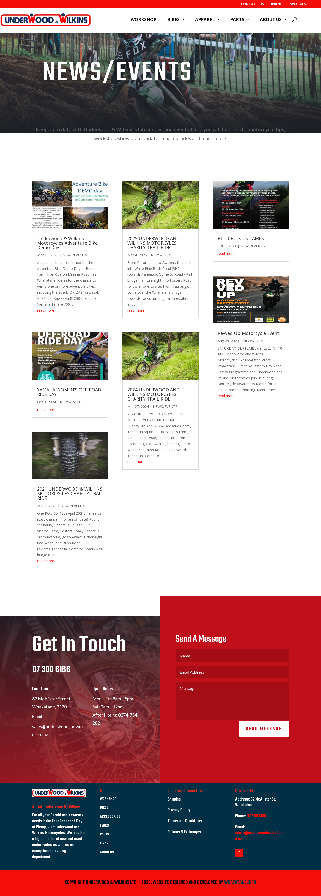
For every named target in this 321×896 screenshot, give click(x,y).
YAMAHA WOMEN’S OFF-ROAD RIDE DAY (69, 392)
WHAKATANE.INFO (240, 882)
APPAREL (205, 20)
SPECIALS (298, 4)
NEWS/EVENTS (75, 255)
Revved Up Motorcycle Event (248, 333)
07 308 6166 (51, 670)
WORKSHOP (143, 20)
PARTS (237, 20)
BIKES (173, 20)
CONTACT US (252, 4)
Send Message (264, 729)
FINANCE (276, 4)
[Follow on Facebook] (239, 853)
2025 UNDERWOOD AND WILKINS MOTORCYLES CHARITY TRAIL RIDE (153, 242)
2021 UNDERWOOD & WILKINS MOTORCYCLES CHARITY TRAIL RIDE (70, 493)
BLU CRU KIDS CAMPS (241, 238)
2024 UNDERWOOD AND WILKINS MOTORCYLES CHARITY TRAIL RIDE (153, 394)
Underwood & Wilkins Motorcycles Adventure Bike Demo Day (67, 242)
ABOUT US (271, 20)
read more (45, 310)
